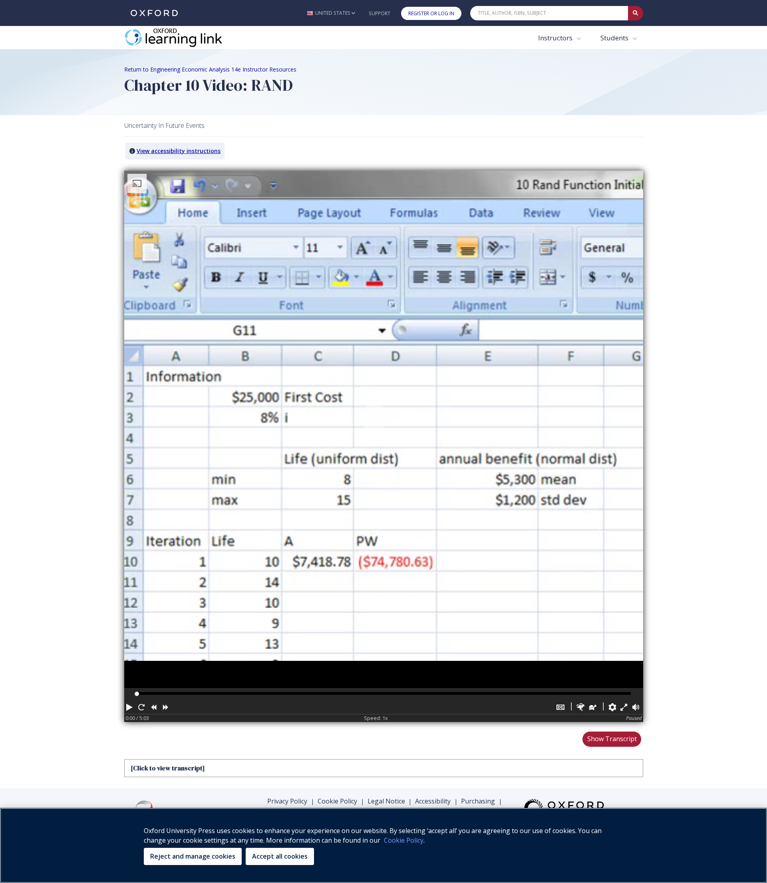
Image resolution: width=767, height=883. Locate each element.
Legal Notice (386, 801)
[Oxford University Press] (154, 13)
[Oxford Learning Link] (184, 37)
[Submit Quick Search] (635, 13)
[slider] (137, 694)
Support (379, 13)
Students (615, 37)
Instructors (556, 37)
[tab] (384, 768)
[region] (383, 845)
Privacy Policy (287, 801)
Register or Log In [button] (431, 13)
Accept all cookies (280, 856)
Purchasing (478, 801)
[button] (331, 13)
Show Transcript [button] (612, 738)
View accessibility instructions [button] (179, 151)
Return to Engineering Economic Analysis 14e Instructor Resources (210, 69)
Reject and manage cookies (192, 856)
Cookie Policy (337, 801)
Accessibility (433, 801)
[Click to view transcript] (168, 768)
